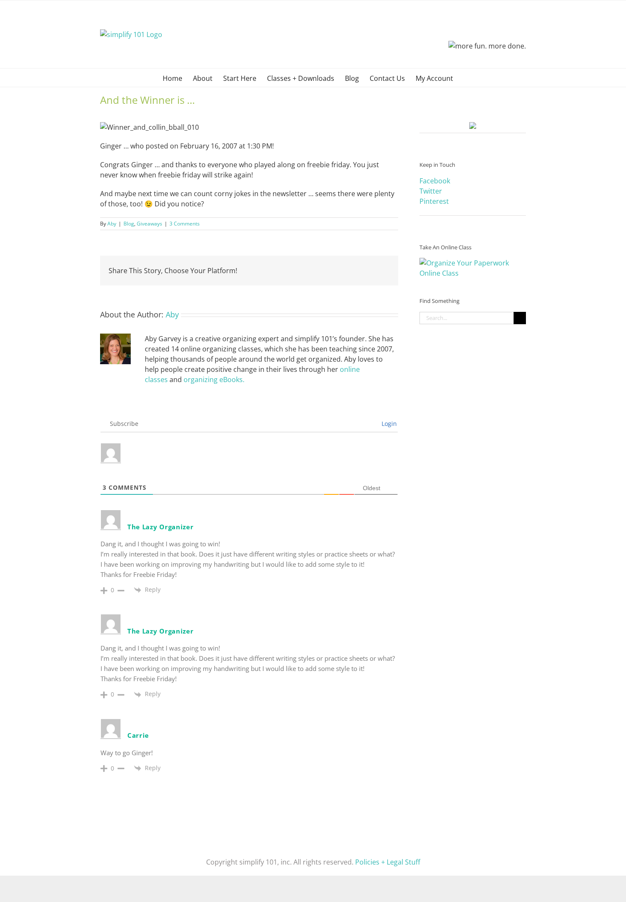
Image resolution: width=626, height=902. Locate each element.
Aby (111, 223)
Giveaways (149, 223)
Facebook (434, 181)
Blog (128, 223)
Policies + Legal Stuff (387, 862)
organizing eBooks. (214, 379)
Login (388, 424)
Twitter (430, 191)
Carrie (138, 735)
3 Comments (184, 223)
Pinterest (434, 201)
